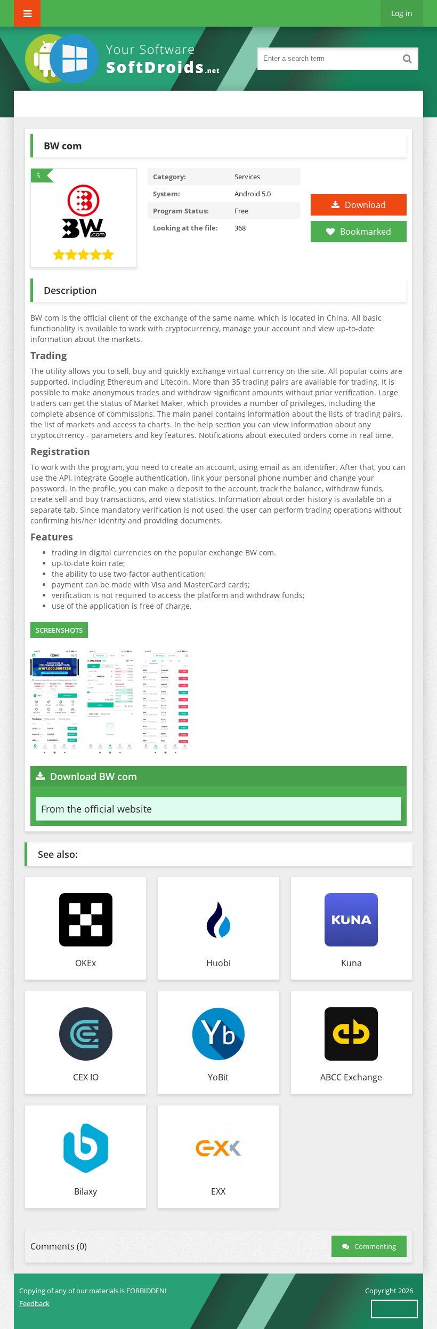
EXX (218, 1191)
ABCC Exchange (351, 1077)
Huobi (218, 963)
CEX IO (86, 1077)
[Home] (125, 58)
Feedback (34, 1303)
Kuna (351, 963)
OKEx (85, 963)
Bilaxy (85, 1191)
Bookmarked (365, 231)
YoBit (218, 1077)
